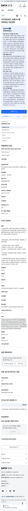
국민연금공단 (4, 181)
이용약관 (3, 496)
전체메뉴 (24, 6)
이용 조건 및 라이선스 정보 (8, 132)
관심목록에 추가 (6, 116)
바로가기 (15, 112)
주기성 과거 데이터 (6, 138)
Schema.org (7, 363)
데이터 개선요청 (5, 152)
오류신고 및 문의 (5, 155)
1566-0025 (9, 475)
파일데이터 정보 (5, 127)
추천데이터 (4, 140)
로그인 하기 (13, 432)
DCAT (19, 363)
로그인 (20, 6)
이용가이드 (4, 481)
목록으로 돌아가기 (14, 447)
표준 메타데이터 (5, 130)
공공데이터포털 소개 (19, 496)
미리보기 (4, 135)
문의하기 (3, 486)
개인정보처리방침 (10, 496)
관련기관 (3, 454)
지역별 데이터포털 (5, 458)
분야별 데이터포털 (5, 462)
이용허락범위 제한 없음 (7, 392)
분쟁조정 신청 (5, 483)
